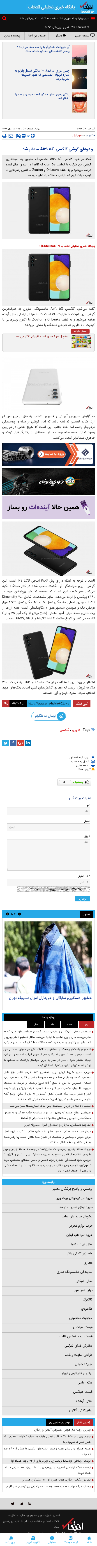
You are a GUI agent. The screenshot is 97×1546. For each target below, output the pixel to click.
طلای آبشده (84, 1401)
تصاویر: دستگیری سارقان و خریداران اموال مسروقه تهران (50, 998)
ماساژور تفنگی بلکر (79, 1253)
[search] (5, 19)
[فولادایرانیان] (48, 454)
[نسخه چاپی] (4, 135)
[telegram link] (21, 1504)
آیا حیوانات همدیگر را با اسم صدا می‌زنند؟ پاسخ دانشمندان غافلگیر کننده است (43, 49)
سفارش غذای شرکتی (78, 1345)
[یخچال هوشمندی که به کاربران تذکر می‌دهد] (81, 341)
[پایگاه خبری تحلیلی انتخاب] (87, 7)
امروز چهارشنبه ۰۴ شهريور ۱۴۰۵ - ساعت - (64, 18)
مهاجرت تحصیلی (80, 1318)
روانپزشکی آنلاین (80, 1410)
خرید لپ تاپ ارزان (79, 1235)
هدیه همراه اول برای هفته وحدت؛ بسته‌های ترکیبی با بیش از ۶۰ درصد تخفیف (47, 1451)
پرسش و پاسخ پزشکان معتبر (72, 1189)
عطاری (87, 1262)
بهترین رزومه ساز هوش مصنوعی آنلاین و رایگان (62, 1429)
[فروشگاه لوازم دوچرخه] (48, 481)
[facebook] (13, 743)
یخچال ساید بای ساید (77, 1216)
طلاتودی (86, 1308)
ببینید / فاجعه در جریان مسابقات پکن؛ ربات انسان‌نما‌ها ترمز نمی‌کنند (50, 1106)
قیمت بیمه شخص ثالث (76, 1336)
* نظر (87, 836)
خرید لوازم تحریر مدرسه (76, 1207)
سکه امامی (85, 1382)
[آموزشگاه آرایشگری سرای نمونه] (48, 507)
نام (88, 805)
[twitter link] (12, 1504)
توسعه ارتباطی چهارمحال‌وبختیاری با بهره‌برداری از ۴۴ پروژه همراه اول (50, 1460)
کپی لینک (82, 703)
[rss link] (30, 1504)
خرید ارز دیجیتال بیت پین (73, 1198)
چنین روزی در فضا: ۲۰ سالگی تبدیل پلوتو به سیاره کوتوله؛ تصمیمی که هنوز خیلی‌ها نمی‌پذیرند (41, 75)
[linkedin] (28, 743)
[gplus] (20, 743)
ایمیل (87, 821)
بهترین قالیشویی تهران (76, 1373)
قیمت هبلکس (82, 1327)
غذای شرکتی (84, 1281)
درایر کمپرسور (83, 1290)
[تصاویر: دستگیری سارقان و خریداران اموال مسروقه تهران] (48, 957)
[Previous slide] (19, 914)
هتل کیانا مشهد (81, 1244)
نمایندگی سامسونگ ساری (74, 1272)
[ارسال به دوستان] (11, 135)
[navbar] (93, 18)
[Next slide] (7, 914)
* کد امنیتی (83, 876)
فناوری (76, 729)
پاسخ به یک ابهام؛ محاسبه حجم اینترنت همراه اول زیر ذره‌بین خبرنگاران (48, 1486)
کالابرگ (87, 1299)
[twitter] (5, 743)
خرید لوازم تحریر (80, 1225)
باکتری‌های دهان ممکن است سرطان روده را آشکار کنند (42, 96)
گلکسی (64, 729)
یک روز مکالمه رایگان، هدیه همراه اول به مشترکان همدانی (56, 1479)
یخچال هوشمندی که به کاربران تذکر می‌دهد (41, 336)
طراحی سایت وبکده (78, 1355)
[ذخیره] (18, 136)
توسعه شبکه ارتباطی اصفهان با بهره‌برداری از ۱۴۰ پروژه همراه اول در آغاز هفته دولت (47, 1470)
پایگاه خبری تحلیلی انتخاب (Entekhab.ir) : (67, 246)
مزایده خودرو (83, 1364)
